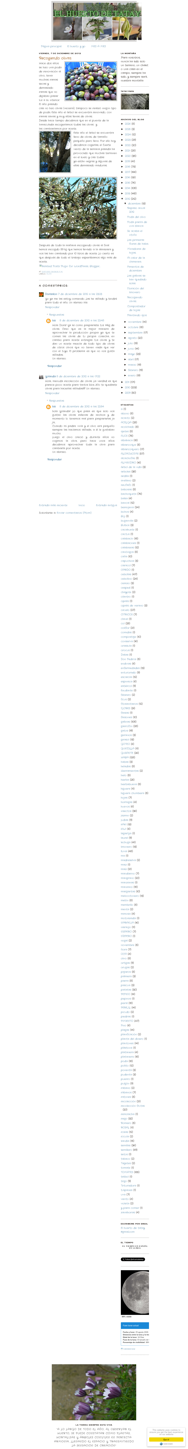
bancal (125, 503)
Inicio (82, 505)
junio (131, 349)
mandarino (128, 873)
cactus (125, 534)
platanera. (127, 1057)
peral (124, 1003)
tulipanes (126, 1190)
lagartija (126, 833)
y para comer (130, 1208)
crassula (126, 646)
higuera (125, 789)
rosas (124, 1132)
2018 (128, 167)
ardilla (125, 476)
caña (124, 556)
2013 (128, 193)
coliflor (125, 628)
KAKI (123, 824)
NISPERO (126, 932)
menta (125, 909)
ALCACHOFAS (130, 454)
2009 (128, 393)
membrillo (127, 905)
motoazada (128, 918)
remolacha (127, 1114)
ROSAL (125, 1127)
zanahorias (128, 1212)
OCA (124, 954)
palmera (126, 976)
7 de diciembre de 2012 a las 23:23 (80, 294)
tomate (125, 1168)
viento (125, 1199)
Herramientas (130, 771)
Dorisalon (51, 294)
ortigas (125, 963)
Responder (52, 307)
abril (131, 359)
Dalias (124, 655)
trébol (125, 1177)
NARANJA (127, 923)
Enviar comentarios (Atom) (74, 513)
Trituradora (128, 1186)
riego (124, 1119)
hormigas (126, 802)
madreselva (128, 860)
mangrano (127, 878)
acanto (125, 418)
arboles (125, 471)
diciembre (135, 203)
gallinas (125, 722)
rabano (125, 1088)
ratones (126, 1097)
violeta (125, 1203)
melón (124, 900)
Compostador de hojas (136, 308)
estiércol (126, 686)
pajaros (126, 972)
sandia (125, 1141)
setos (124, 1154)
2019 (128, 161)
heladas (126, 766)
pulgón (125, 1083)
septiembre (136, 332)
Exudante (127, 690)
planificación (129, 1034)
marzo (132, 365)
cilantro (126, 597)
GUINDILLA (127, 748)
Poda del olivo (136, 217)
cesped (125, 588)
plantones (127, 1043)
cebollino (126, 579)
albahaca (127, 440)
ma (123, 856)
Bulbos (125, 525)
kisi (54, 320)
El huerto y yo (76, 46)
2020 (128, 156)
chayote (126, 592)
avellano (126, 480)
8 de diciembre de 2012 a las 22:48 (82, 320)
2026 (128, 124)
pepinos (126, 999)
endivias (126, 664)
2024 (128, 134)
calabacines (128, 543)
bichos (125, 512)
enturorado (128, 672)
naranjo (126, 927)
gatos (124, 731)
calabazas (127, 547)
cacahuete (127, 530)
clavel (124, 619)
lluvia (124, 851)
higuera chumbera (132, 793)
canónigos (127, 552)
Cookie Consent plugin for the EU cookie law (166, 1443)
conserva (127, 641)
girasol (125, 739)
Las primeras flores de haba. (137, 242)
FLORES (125, 708)
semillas (125, 1145)
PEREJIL (126, 1007)
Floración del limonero (135, 290)
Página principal (51, 46)
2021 (128, 151)
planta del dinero (132, 1039)
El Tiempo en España (134, 1246)
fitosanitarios (129, 704)
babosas (126, 489)
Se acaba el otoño (134, 233)
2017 (128, 172)
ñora (124, 949)
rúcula (125, 1136)
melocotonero (130, 896)
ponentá (126, 1070)
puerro (125, 1079)
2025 (128, 129)
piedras (126, 1016)
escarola (126, 677)
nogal (124, 940)
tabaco (125, 1159)
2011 (127, 382)
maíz (124, 869)
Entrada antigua (106, 505)
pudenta (126, 1074)
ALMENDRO (128, 463)
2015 (128, 183)
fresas (125, 713)
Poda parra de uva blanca (137, 224)
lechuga (125, 842)
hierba (125, 780)
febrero (133, 370)
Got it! (166, 1439)
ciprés (125, 601)
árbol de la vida (131, 467)
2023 (128, 140)
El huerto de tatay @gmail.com (133, 1230)
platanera (127, 1052)
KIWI (123, 829)
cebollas (126, 574)
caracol (126, 565)
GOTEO (125, 744)
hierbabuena (129, 784)
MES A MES (98, 46)
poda (124, 1061)
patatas (126, 990)
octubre (133, 327)
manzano (127, 887)
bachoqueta (128, 494)
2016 (128, 177)
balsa (124, 498)
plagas (125, 1030)
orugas (125, 967)
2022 (128, 145)
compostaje (128, 637)
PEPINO (125, 994)
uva (123, 1194)
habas (125, 762)
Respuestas (56, 315)
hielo (123, 775)
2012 (128, 199)
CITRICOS (127, 614)
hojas (124, 798)
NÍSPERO (126, 936)
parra (125, 981)
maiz (124, 865)
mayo (132, 354)
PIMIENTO (127, 1021)
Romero (126, 1123)
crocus (125, 650)
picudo (125, 1012)
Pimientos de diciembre (135, 268)
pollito (125, 1066)
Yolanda (50, 376)
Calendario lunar (129, 1349)
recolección (128, 1101)
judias (124, 820)
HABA (125, 757)
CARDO (126, 570)
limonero (126, 847)
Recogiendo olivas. (134, 299)
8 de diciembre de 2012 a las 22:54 (82, 406)
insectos (126, 811)
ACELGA (126, 422)
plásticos (126, 1048)
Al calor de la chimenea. (136, 260)
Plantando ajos (137, 315)
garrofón (126, 726)
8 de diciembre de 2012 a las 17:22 (78, 376)
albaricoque (128, 445)
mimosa (126, 914)
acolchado (127, 427)
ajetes (125, 431)
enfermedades (130, 668)
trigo (124, 1181)
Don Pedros (128, 659)
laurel (124, 838)
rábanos (126, 1092)
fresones (126, 717)
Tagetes (126, 1163)
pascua (125, 985)
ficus (124, 699)
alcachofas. (128, 458)
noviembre (135, 322)
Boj (123, 516)
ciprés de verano (132, 605)
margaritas (128, 891)
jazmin (125, 815)
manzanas (127, 882)
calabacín (127, 538)
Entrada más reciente (53, 505)
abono (125, 413)
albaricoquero (130, 449)
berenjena (127, 507)
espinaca (126, 681)
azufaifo (126, 485)
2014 (128, 188)
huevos (125, 806)
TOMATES (127, 1172)
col (123, 623)
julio (131, 343)
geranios (126, 735)
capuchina (127, 561)
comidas (126, 632)
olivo (49, 274)
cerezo (125, 583)
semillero (126, 1150)
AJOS (124, 436)
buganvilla (127, 521)
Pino (123, 1025)
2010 (128, 387)
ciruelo (125, 610)
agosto (133, 338)
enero (132, 375)
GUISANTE (127, 753)
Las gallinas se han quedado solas (136, 279)
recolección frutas (133, 1106)
